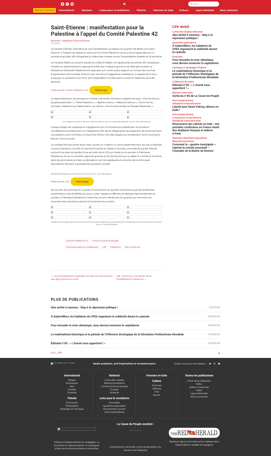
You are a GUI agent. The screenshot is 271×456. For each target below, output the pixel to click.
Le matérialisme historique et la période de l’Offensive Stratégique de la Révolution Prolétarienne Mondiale (195, 74)
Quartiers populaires (184, 42)
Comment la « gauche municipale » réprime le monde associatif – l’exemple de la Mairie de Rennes (194, 147)
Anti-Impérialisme (182, 100)
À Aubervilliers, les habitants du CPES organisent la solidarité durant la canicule (194, 49)
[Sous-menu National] (93, 10)
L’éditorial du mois (183, 81)
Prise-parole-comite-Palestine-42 (69, 90)
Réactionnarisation (183, 141)
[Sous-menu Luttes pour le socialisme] (130, 10)
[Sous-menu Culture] (189, 10)
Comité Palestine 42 (77, 240)
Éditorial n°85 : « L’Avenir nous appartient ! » (191, 86)
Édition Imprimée (44, 10)
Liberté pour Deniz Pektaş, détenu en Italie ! (195, 108)
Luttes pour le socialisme (186, 117)
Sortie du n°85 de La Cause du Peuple (195, 95)
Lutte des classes (182, 31)
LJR (104, 247)
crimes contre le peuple (105, 240)
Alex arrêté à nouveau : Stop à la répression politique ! (192, 36)
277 (60, 352)
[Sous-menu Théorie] (146, 10)
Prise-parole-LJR (60, 181)
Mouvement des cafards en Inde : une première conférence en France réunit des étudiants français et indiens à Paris (195, 128)
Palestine (115, 247)
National (55, 40)
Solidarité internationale (76, 40)
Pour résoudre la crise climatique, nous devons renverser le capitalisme (195, 61)
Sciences (177, 56)
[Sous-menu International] (75, 10)
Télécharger (101, 90)
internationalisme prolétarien (82, 247)
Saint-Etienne (132, 247)
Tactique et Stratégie (184, 67)
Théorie (201, 67)
